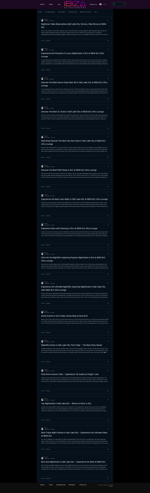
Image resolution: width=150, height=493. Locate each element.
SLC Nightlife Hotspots (50, 12)
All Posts (40, 12)
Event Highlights (61, 12)
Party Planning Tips (72, 12)
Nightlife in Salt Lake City (85, 12)
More (95, 12)
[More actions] (109, 20)
